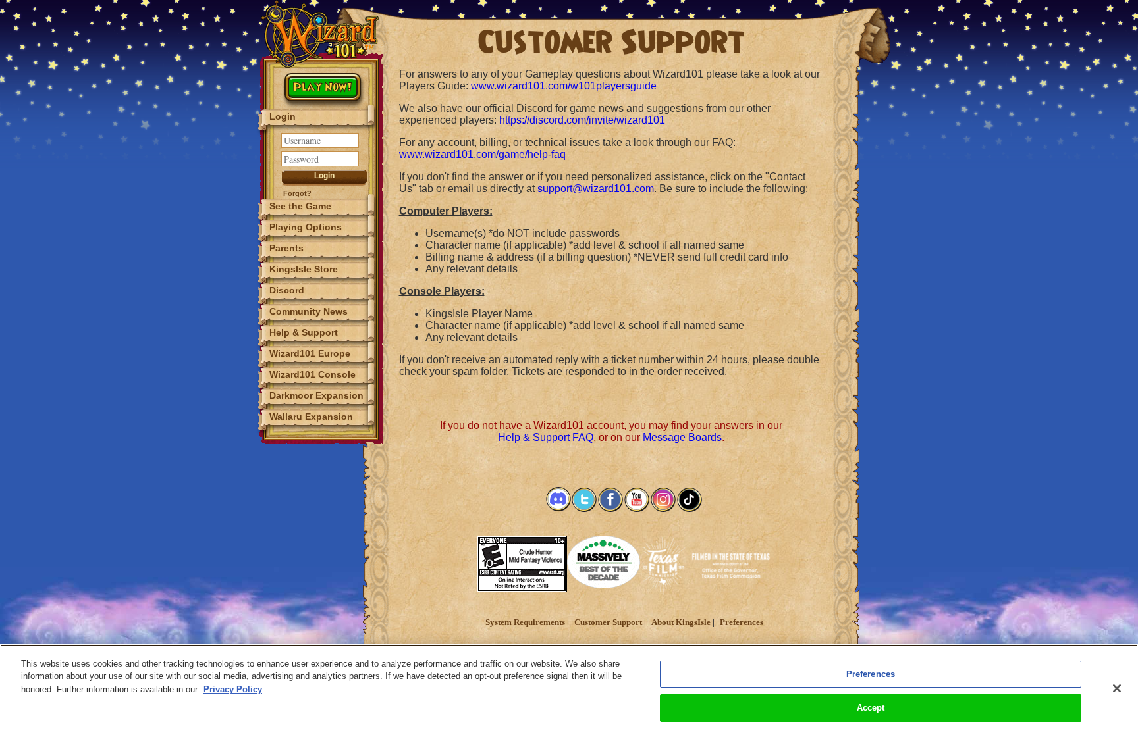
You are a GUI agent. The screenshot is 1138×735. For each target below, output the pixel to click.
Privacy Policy (232, 689)
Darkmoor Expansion (316, 395)
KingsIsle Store (303, 269)
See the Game (300, 206)
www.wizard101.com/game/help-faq (482, 154)
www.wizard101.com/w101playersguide (564, 85)
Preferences (741, 622)
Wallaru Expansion (311, 416)
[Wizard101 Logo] (322, 34)
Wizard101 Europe (309, 353)
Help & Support (303, 332)
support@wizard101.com (595, 188)
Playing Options (305, 227)
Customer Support (608, 622)
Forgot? (297, 193)
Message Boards (682, 437)
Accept (871, 708)
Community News (308, 311)
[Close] (1116, 688)
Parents (286, 248)
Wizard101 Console (312, 374)
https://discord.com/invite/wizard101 (582, 120)
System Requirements (525, 622)
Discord (286, 290)
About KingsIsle (681, 622)
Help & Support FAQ (545, 437)
